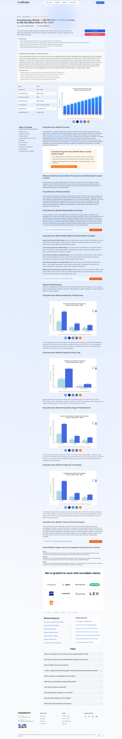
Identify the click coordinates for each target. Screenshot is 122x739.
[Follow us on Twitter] (89, 716)
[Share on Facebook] (81, 121)
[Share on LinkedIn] (73, 121)
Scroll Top (99, 735)
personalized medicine (77, 141)
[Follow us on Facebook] (85, 716)
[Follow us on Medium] (96, 716)
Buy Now (94, 31)
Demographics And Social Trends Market (87, 638)
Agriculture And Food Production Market (87, 632)
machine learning (60, 136)
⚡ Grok (69, 612)
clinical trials (51, 221)
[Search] (94, 3)
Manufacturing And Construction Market (87, 628)
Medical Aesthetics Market (51, 632)
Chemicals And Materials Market (84, 642)
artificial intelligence (48, 136)
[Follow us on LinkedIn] (92, 716)
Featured (42, 718)
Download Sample (95, 34)
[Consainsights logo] (28, 713)
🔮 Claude (75, 612)
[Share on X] (77, 121)
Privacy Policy (66, 716)
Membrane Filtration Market (51, 625)
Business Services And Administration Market (88, 635)
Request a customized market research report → (64, 166)
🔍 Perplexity (55, 612)
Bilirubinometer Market (50, 629)
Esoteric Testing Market (50, 639)
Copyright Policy (66, 721)
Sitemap (64, 723)
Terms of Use (65, 718)
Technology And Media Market (84, 621)
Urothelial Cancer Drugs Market (52, 642)
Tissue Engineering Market (51, 636)
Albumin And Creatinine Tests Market (54, 622)
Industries (42, 716)
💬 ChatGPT (49, 612)
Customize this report (95, 229)
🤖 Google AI (63, 612)
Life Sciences (26, 17)
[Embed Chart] (88, 121)
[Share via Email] (84, 121)
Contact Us (43, 723)
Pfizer (38, 104)
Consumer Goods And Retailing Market (86, 625)
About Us (42, 721)
